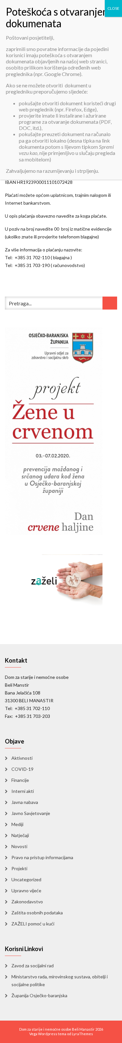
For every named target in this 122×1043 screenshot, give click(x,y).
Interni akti (22, 791)
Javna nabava (24, 802)
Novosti (19, 846)
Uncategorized (26, 879)
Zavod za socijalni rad (32, 965)
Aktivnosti (22, 758)
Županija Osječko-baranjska (39, 995)
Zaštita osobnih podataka (37, 912)
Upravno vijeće (26, 890)
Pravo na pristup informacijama (42, 857)
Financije (20, 780)
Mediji (17, 824)
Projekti (19, 868)
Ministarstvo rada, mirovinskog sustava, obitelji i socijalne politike (59, 980)
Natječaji (20, 835)
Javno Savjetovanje (30, 813)
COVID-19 (22, 769)
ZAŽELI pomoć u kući (32, 923)
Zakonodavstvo (27, 901)
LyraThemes (82, 1034)
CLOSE (113, 8)
